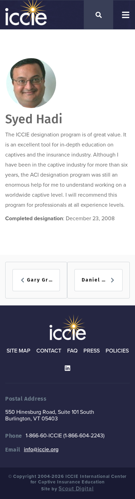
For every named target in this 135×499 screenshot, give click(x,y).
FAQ (72, 350)
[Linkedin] (67, 368)
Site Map (18, 350)
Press (91, 350)
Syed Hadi (33, 119)
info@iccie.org (41, 449)
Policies (117, 350)
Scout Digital (75, 488)
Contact (48, 350)
